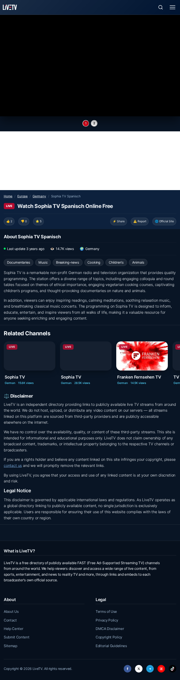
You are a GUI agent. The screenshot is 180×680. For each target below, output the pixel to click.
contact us (13, 465)
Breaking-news (67, 262)
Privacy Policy (107, 620)
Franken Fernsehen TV (139, 377)
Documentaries (18, 262)
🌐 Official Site (164, 221)
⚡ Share (119, 221)
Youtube (161, 667)
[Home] (10, 7)
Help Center (13, 628)
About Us (11, 611)
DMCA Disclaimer (110, 628)
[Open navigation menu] (172, 7)
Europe (22, 196)
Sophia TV (15, 377)
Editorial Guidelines (111, 646)
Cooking (93, 262)
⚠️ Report (139, 221)
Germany (39, 196)
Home (8, 196)
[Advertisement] (90, 160)
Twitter (138, 667)
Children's (116, 262)
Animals (138, 262)
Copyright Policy (109, 637)
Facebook (127, 667)
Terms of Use (106, 611)
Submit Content (17, 637)
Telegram (150, 667)
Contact (10, 620)
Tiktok (172, 667)
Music (43, 262)
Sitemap (10, 646)
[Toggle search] (160, 7)
